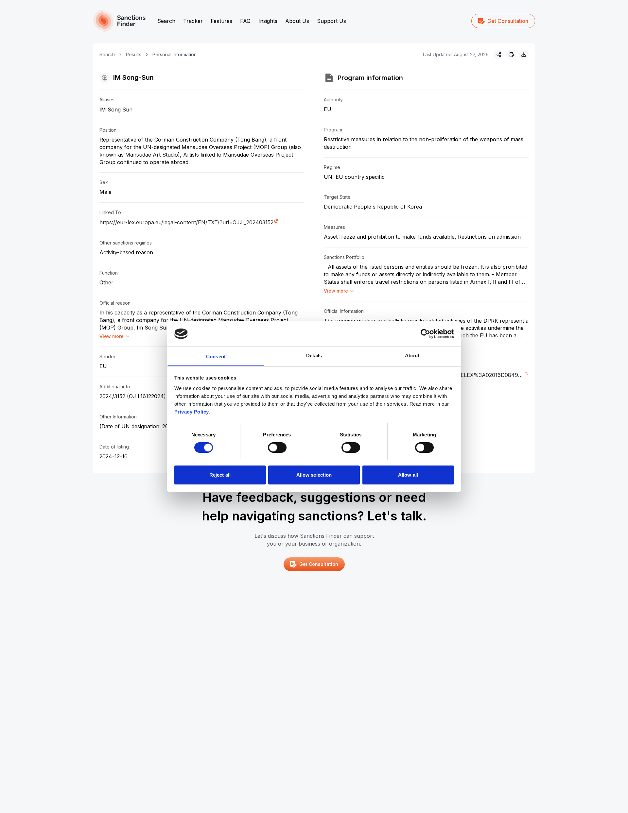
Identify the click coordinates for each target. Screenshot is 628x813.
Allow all (408, 474)
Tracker (193, 21)
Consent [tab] (216, 356)
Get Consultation (507, 21)
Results (133, 54)
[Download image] (524, 54)
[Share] (499, 54)
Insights (267, 21)
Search (166, 21)
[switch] (277, 447)
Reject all (220, 474)
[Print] (511, 54)
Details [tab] (314, 355)
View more (111, 336)
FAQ (245, 21)
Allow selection (314, 474)
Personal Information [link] (174, 54)
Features (221, 21)
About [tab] (412, 355)
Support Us (331, 21)
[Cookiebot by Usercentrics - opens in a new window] (425, 334)
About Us (297, 21)
